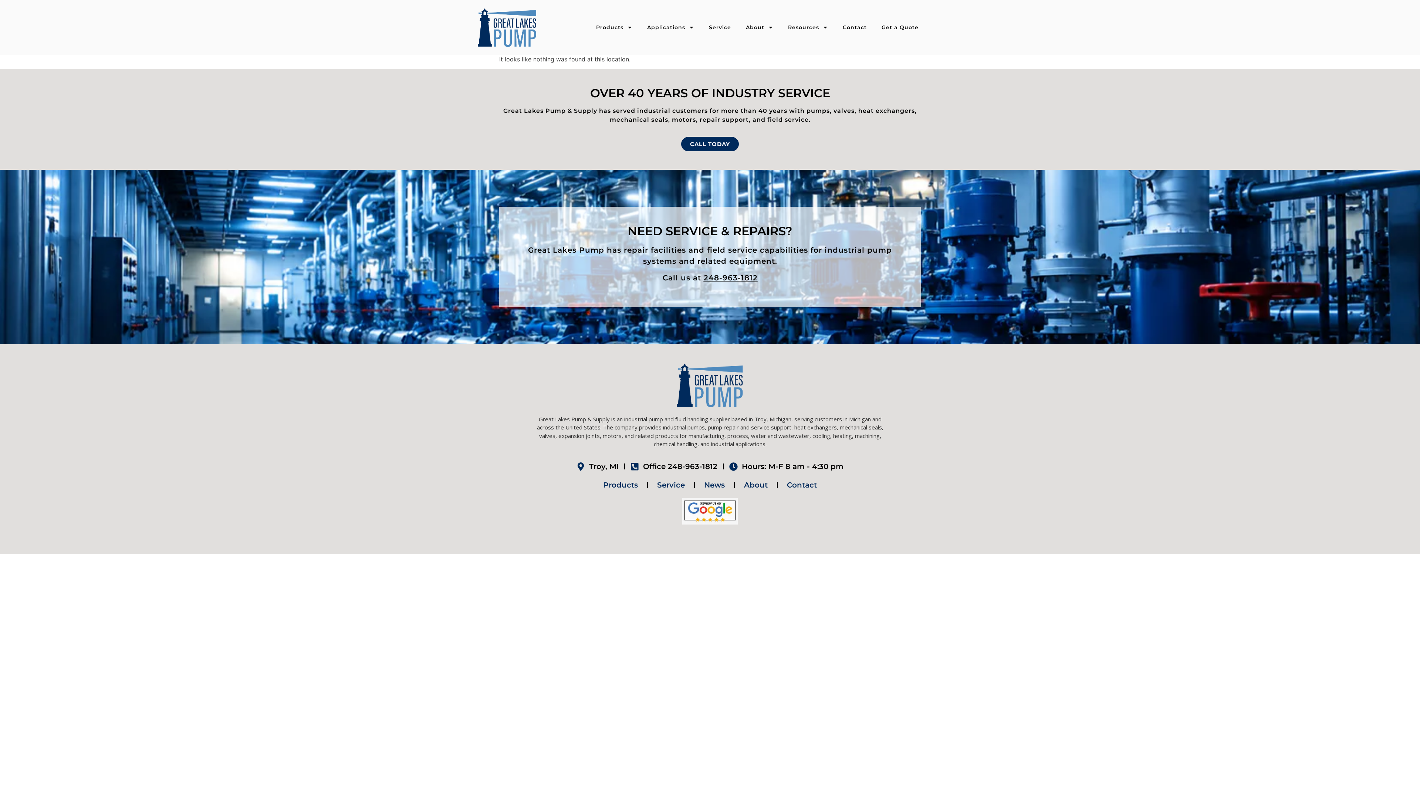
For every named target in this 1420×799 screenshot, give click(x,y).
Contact (855, 27)
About (755, 27)
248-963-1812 (731, 277)
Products (609, 27)
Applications (666, 27)
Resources (803, 27)
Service (720, 27)
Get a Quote (900, 27)
